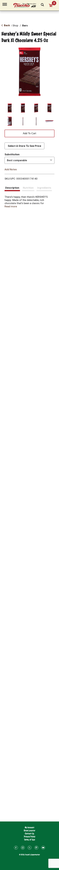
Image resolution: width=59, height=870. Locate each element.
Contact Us (29, 833)
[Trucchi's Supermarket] (26, 4)
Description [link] (12, 187)
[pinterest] (36, 848)
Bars (25, 25)
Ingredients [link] (44, 187)
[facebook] (16, 848)
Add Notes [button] (11, 169)
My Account (29, 827)
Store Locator (29, 830)
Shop (15, 25)
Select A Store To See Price (24, 145)
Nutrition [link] (28, 187)
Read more (11, 206)
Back (6, 25)
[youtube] (43, 848)
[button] (10, 108)
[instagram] (23, 848)
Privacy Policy (29, 836)
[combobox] (29, 160)
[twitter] (29, 848)
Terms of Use (29, 839)
